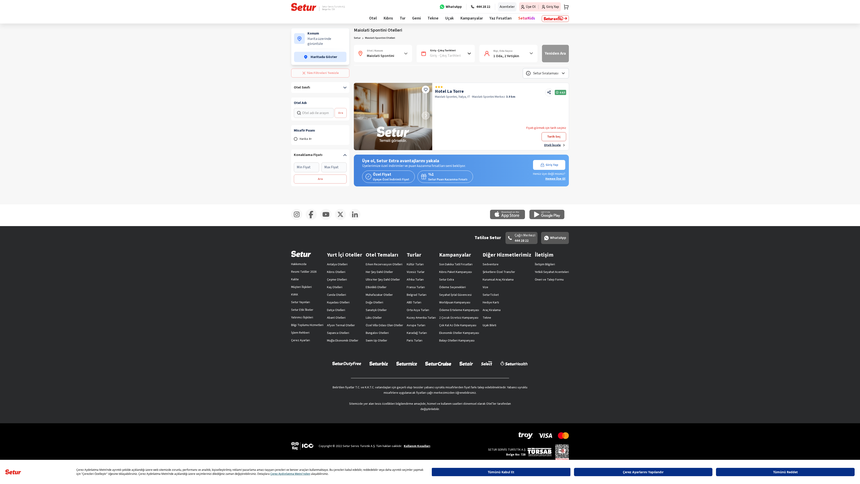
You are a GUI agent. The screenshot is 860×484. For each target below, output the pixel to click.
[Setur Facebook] (313, 219)
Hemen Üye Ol (555, 179)
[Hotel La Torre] (393, 116)
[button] (546, 73)
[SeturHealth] (514, 363)
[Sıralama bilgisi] (528, 73)
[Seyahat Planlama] (565, 7)
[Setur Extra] (555, 18)
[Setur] (303, 7)
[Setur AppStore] (509, 218)
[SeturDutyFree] (346, 363)
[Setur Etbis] (562, 452)
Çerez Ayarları (300, 340)
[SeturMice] (406, 363)
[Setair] (466, 363)
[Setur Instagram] (298, 219)
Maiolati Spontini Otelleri (380, 38)
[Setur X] (342, 219)
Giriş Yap (552, 165)
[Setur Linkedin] (356, 219)
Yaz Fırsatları (501, 18)
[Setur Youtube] (327, 219)
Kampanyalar (471, 18)
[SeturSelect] (486, 363)
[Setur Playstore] (549, 218)
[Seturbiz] (378, 363)
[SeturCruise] (438, 363)
